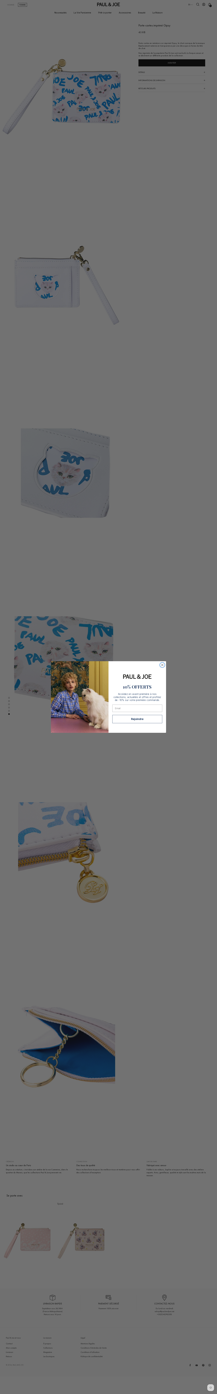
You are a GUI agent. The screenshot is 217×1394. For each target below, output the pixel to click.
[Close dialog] (162, 665)
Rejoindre (137, 719)
